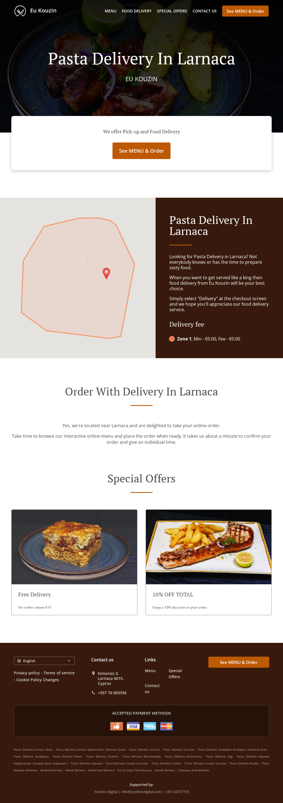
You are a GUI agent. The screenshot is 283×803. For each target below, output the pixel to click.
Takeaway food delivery (193, 770)
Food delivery (136, 11)
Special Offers (172, 11)
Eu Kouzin (43, 10)
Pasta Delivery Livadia (166, 763)
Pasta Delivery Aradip (244, 763)
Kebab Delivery (75, 770)
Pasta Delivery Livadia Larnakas (127, 763)
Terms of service (59, 672)
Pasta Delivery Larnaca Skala (33, 749)
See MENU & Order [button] (245, 11)
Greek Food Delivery (101, 770)
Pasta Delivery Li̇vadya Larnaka (205, 763)
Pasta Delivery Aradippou (31, 756)
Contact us (205, 11)
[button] (74, 562)
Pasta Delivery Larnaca (144, 749)
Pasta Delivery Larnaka (178, 749)
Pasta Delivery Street (67, 756)
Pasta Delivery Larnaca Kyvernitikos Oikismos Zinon (91, 749)
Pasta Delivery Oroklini (102, 756)
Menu (110, 11)
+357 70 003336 (112, 692)
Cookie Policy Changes (37, 679)
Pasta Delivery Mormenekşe (142, 756)
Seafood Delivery (51, 770)
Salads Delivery (165, 770)
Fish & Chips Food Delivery (135, 770)
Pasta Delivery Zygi (219, 756)
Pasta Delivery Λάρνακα (86, 763)
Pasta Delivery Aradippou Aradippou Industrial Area (232, 749)
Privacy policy (27, 672)
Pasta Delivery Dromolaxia (183, 756)
